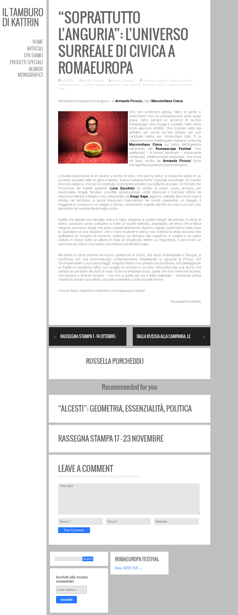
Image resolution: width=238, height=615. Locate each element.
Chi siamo (33, 55)
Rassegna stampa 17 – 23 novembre (110, 438)
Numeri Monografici (30, 71)
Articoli (35, 48)
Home (38, 41)
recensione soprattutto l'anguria (160, 80)
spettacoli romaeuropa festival (147, 84)
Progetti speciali (26, 62)
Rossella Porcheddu (93, 80)
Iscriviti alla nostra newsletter (72, 579)
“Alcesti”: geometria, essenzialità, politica (125, 408)
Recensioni (129, 80)
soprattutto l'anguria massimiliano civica (105, 84)
